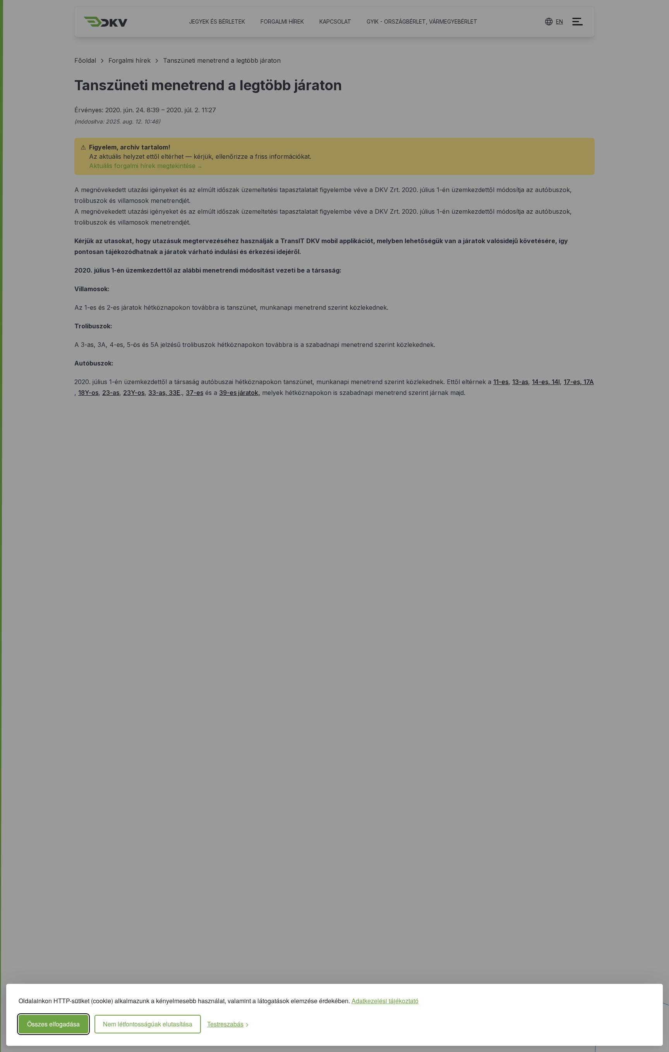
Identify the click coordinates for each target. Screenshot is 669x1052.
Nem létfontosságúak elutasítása (147, 1023)
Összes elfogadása (53, 1023)
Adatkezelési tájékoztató (385, 1000)
